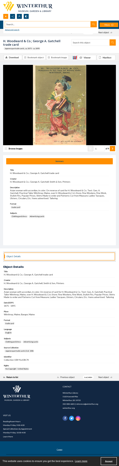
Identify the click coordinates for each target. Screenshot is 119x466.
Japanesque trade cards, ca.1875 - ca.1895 (22, 48)
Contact (59, 450)
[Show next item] (112, 148)
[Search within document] (113, 42)
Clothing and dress (19, 216)
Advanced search (12, 30)
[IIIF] (74, 57)
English (8, 332)
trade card (16, 207)
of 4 (107, 148)
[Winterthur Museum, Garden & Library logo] (28, 7)
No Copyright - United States (17, 369)
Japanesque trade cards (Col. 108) (19, 351)
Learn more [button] (81, 461)
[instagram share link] (78, 418)
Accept (108, 461)
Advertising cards (37, 216)
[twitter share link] (71, 418)
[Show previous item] (90, 148)
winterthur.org (69, 408)
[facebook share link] (65, 418)
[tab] (59, 161)
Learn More (8, 436)
